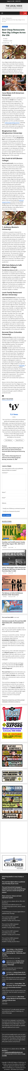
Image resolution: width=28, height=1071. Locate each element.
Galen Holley (9, 949)
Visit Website (8, 440)
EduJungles (22, 365)
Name (4, 492)
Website (4, 503)
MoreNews (14, 1069)
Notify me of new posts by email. (11, 511)
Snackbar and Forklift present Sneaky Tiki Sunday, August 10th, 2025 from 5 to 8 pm (13, 543)
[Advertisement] (14, 837)
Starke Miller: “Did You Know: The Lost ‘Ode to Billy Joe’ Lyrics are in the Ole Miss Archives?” (14, 985)
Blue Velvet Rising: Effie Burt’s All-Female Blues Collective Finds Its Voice (14, 998)
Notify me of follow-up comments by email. (14, 508)
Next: (11, 456)
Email (4, 497)
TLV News (5, 38)
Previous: (13, 448)
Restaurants (4, 26)
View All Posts (19, 440)
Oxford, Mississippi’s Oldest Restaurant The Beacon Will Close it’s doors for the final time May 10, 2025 (14, 569)
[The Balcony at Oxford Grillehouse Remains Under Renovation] (14, 583)
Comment (5, 472)
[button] (2, 13)
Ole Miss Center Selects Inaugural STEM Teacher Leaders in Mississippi (13, 962)
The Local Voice (14, 6)
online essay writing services (12, 122)
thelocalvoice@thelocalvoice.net (14, 1052)
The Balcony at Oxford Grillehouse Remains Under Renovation (12, 594)
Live (25, 13)
